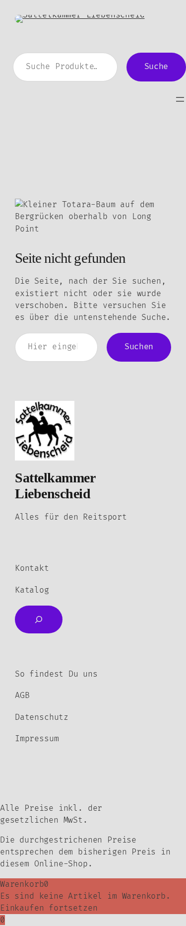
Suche (156, 67)
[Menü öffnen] (180, 99)
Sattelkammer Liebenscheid (55, 485)
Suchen (138, 347)
